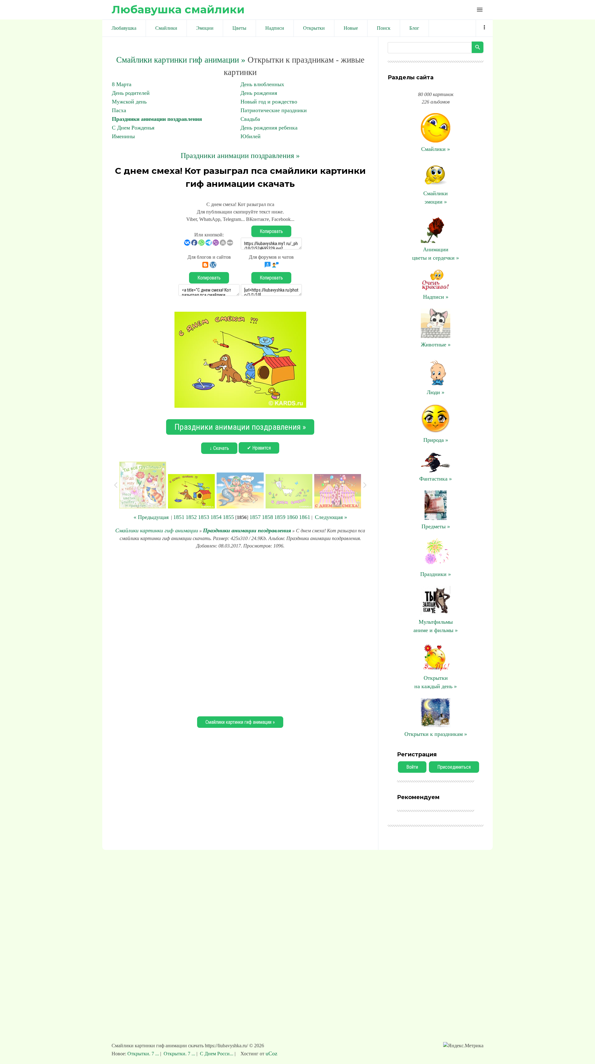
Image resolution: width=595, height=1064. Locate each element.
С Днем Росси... (217, 1053)
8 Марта (121, 84)
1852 (191, 517)
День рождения (258, 93)
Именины (123, 136)
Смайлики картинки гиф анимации (156, 530)
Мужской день (129, 102)
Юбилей (250, 136)
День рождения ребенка (269, 128)
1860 (292, 517)
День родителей (131, 93)
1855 (228, 517)
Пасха (119, 110)
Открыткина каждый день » (435, 682)
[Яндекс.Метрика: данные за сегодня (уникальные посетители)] (463, 1045)
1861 (304, 517)
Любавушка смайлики (178, 9)
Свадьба (250, 119)
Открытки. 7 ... (143, 1053)
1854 (216, 517)
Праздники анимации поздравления (157, 119)
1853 (203, 517)
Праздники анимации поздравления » (240, 156)
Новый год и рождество (268, 102)
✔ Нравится (259, 448)
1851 (178, 517)
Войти (412, 767)
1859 (279, 517)
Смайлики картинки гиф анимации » (180, 59)
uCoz (271, 1053)
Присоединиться (454, 767)
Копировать (271, 231)
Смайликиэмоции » (435, 197)
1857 (255, 517)
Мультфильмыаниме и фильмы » (435, 626)
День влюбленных (262, 84)
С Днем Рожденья (133, 128)
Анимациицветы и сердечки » (435, 253)
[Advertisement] (240, 632)
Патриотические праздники (273, 110)
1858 (267, 517)
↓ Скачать (219, 448)
